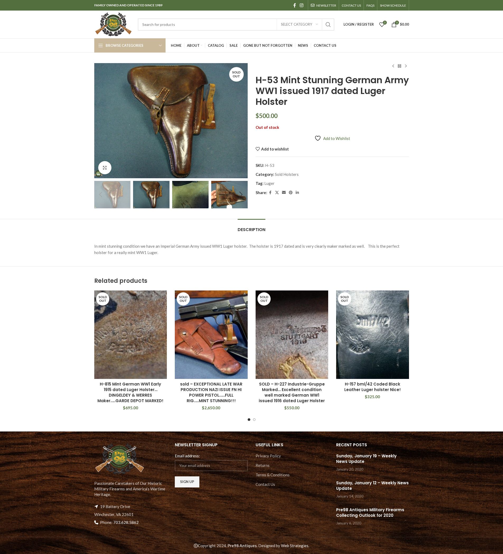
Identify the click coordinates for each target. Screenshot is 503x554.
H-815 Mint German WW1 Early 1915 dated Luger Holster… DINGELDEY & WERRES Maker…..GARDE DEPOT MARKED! (130, 392)
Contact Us (265, 484)
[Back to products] (399, 66)
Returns (263, 465)
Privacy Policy (268, 455)
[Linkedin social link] (297, 192)
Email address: (187, 455)
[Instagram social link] (301, 5)
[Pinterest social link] (290, 192)
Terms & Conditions (273, 474)
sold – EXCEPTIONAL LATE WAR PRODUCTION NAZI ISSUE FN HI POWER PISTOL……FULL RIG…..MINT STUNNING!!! (211, 392)
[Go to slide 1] (249, 419)
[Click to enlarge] (104, 167)
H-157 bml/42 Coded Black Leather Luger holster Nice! (372, 386)
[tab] (251, 227)
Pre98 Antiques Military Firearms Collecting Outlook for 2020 (370, 512)
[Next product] (406, 66)
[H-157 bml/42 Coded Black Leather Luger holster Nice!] (372, 334)
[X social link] (277, 192)
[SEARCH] (328, 24)
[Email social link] (283, 192)
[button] (100, 194)
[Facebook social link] (295, 5)
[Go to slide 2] (254, 419)
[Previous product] (393, 66)
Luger (269, 183)
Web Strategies (294, 545)
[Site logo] (113, 23)
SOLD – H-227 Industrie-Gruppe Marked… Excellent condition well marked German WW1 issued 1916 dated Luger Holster (292, 392)
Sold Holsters (287, 174)
